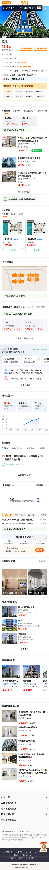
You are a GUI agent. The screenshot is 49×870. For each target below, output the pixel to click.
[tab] (7, 307)
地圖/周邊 (39, 485)
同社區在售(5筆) (24, 192)
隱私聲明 (25, 868)
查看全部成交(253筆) (24, 338)
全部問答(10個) (24, 475)
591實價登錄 (8, 852)
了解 (39, 8)
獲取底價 (38, 150)
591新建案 (19, 852)
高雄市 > (16, 832)
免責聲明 (13, 858)
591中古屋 (38, 852)
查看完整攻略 (24, 385)
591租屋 (17, 855)
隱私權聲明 (32, 858)
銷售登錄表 (41, 307)
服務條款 (22, 858)
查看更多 (24, 649)
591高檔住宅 (27, 855)
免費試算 (39, 550)
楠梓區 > (23, 832)
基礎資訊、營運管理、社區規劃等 (22, 75)
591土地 (28, 852)
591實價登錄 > (7, 832)
